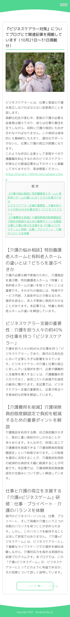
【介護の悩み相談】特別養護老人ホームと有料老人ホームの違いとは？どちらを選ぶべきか (34, 197)
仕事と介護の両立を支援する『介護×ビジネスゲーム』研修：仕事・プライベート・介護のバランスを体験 (34, 229)
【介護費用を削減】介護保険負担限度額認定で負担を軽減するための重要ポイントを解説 (34, 219)
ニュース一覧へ (35, 585)
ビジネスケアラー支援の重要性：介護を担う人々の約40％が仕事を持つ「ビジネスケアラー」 (35, 209)
